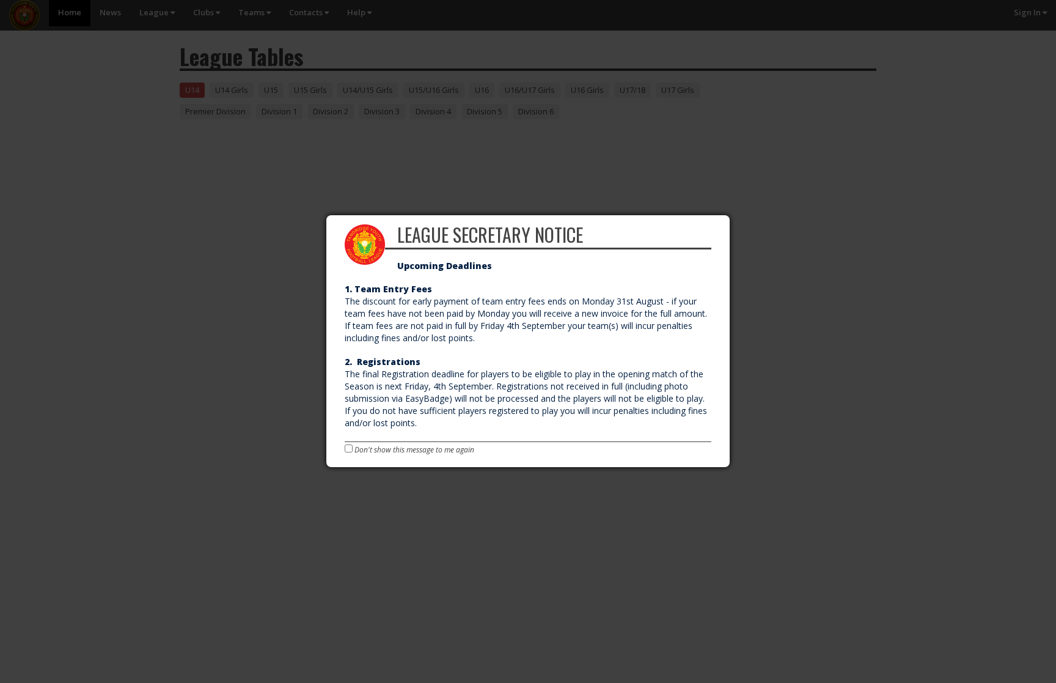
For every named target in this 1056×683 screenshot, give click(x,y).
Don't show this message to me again (413, 450)
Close (728, 217)
